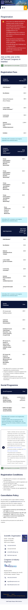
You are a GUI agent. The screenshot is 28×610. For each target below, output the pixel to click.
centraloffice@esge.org (12, 44)
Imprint (13, 594)
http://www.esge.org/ (12, 555)
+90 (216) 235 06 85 (12, 577)
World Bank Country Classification (15, 447)
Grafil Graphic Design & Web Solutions (14, 601)
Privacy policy (6, 594)
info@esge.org (22, 44)
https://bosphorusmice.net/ (13, 584)
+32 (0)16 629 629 (11, 545)
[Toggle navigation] (4, 7)
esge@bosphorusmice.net (13, 48)
